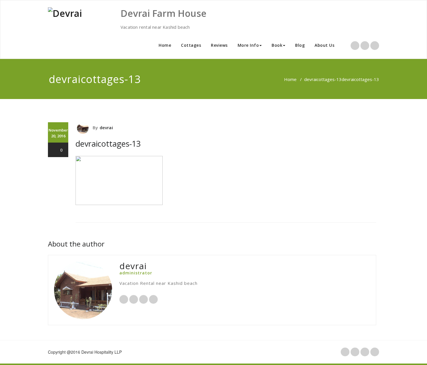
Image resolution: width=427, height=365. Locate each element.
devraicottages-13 (323, 79)
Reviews (219, 45)
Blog (300, 45)
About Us (324, 45)
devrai (106, 127)
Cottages (191, 45)
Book (277, 45)
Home (165, 45)
